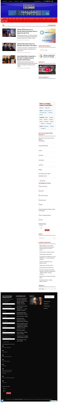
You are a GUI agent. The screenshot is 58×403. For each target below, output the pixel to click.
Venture (17, 18)
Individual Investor (42, 200)
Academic (41, 204)
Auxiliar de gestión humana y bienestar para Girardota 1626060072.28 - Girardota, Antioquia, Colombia (22, 325)
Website (41, 107)
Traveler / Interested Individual (45, 215)
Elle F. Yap (28, 40)
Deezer (52, 121)
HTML (42, 225)
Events (6, 21)
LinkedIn (52, 126)
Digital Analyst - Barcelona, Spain (46, 265)
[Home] (2, 18)
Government (41, 191)
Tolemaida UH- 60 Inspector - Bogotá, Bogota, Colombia (22, 336)
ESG (40, 18)
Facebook (45, 126)
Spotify (46, 119)
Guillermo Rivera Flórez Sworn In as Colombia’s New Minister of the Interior (27, 44)
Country (40, 150)
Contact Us (10, 1)
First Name (41, 155)
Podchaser (49, 123)
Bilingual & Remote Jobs (45, 242)
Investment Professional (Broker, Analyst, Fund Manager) (47, 210)
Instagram (43, 128)
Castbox (43, 123)
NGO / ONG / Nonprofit (43, 195)
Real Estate (37, 18)
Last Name (41, 165)
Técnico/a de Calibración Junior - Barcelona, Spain (46, 262)
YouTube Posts (43, 112)
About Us (21, 1)
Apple (46, 117)
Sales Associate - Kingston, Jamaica (46, 252)
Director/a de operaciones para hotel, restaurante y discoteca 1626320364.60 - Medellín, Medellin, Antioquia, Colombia (47, 272)
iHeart (41, 119)
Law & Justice (48, 18)
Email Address (42, 141)
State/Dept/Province (43, 176)
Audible (51, 117)
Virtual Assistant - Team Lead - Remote (21, 340)
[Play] (40, 73)
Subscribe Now (4, 1)
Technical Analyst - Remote (22, 316)
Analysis (2, 21)
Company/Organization (43, 145)
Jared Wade (28, 52)
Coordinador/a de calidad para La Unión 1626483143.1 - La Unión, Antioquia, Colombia (47, 258)
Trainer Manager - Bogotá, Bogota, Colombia (22, 333)
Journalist (41, 219)
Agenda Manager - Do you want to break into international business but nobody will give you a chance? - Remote (46, 247)
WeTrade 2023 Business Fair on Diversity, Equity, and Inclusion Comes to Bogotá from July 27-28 (27, 31)
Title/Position (41, 160)
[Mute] (52, 73)
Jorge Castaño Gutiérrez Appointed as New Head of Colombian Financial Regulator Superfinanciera (26, 58)
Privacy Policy (16, 1)
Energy (7, 18)
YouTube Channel (47, 110)
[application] (47, 69)
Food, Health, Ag (32, 18)
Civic (27, 18)
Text (41, 227)
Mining (14, 18)
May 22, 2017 (23, 68)
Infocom (10, 18)
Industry (21, 18)
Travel (25, 18)
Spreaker (46, 121)
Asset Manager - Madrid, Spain (45, 254)
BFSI (4, 18)
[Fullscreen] (54, 73)
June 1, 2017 (23, 52)
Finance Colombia (18, 399)
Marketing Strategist (21, 330)
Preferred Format (42, 224)
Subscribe (47, 107)
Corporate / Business (43, 186)
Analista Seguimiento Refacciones (46, 267)
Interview (53, 18)
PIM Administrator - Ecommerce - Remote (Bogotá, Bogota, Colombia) (22, 320)
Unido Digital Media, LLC (38, 1)
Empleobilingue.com (21, 296)
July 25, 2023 (23, 40)
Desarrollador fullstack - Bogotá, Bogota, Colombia (45, 280)
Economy (43, 18)
